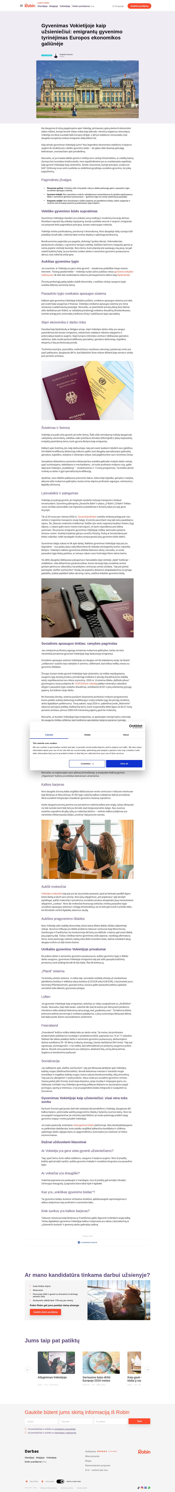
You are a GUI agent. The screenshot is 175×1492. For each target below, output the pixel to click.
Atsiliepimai (101, 1451)
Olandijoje (43, 6)
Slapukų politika (82, 1488)
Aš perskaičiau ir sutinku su (52, 1429)
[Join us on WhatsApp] (148, 1488)
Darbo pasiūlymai (83, 6)
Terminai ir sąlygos (67, 1488)
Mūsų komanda (92, 1456)
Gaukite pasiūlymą (139, 6)
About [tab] (126, 735)
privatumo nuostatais (65, 1429)
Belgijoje (53, 6)
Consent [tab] (49, 735)
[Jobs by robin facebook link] (146, 1488)
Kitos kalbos (47, 1481)
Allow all (124, 764)
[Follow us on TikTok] (139, 1488)
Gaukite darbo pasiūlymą (45, 1312)
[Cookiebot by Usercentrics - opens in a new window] (131, 726)
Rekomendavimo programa (97, 1465)
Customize (85, 764)
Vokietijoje (65, 6)
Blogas (88, 1461)
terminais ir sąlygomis (65, 1432)
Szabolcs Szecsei (66, 54)
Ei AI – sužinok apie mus (96, 1470)
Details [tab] (87, 735)
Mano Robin (31, 1481)
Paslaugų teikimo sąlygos (48, 1488)
